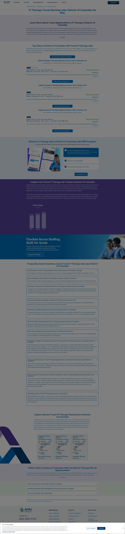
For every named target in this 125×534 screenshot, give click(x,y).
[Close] (122, 528)
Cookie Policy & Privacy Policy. (8, 531)
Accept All (101, 528)
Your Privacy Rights (91, 528)
